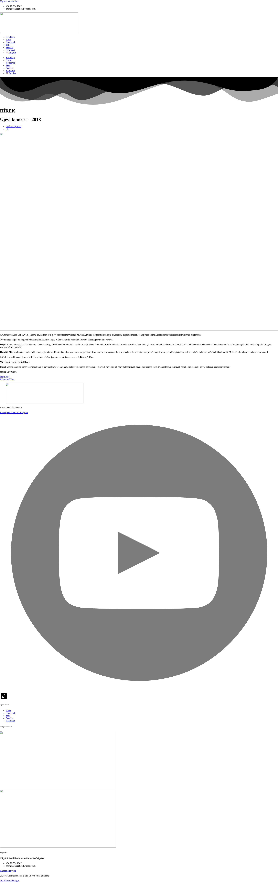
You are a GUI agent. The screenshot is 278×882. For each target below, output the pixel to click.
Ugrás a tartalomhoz (9, 1)
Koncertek (10, 42)
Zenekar (9, 47)
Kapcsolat (10, 50)
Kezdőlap (10, 37)
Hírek (8, 39)
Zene (8, 45)
